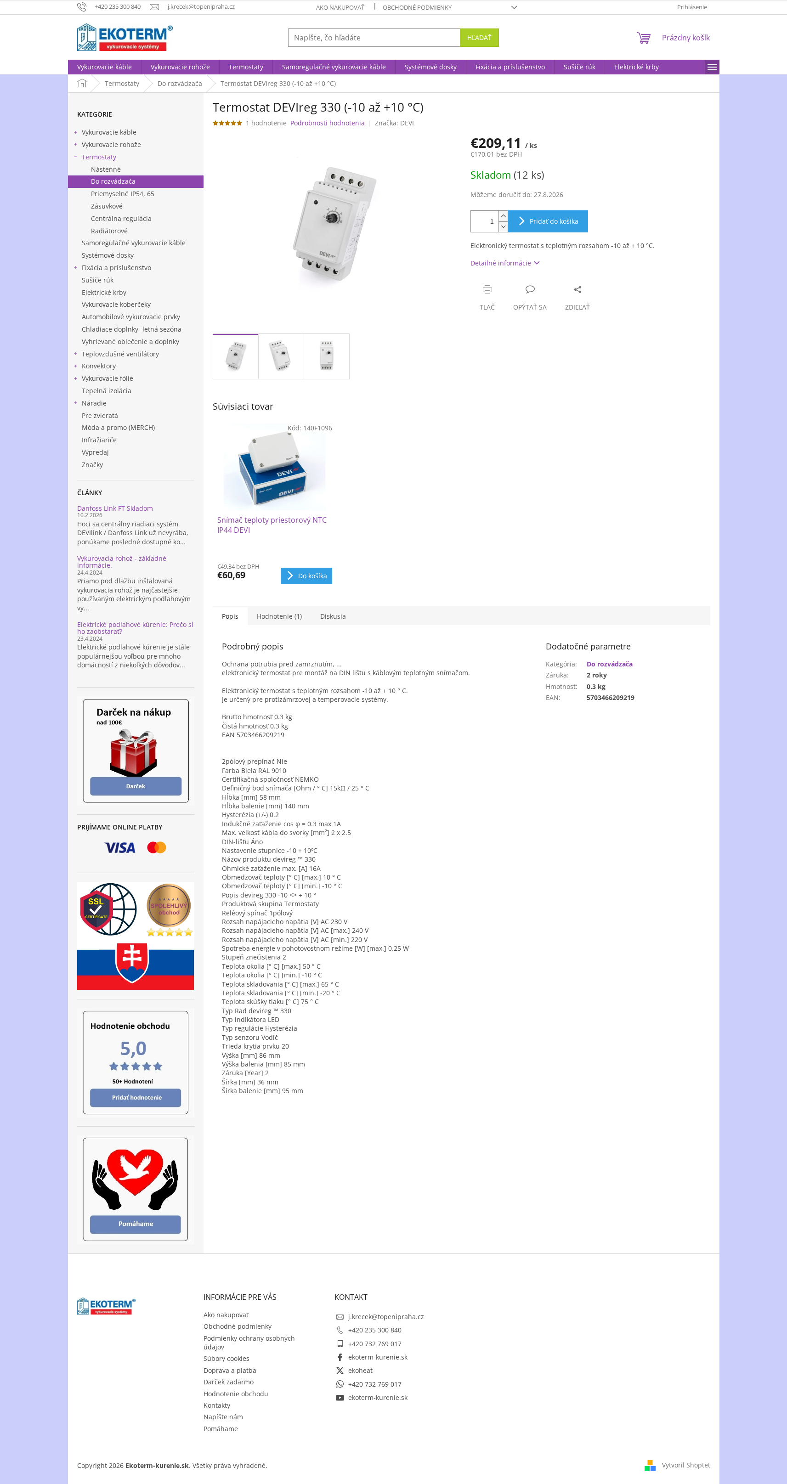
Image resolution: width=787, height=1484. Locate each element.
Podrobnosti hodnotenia (327, 122)
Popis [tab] (230, 616)
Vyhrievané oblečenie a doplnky (130, 341)
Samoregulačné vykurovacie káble (134, 242)
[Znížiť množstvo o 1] (503, 226)
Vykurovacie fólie (107, 378)
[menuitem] (104, 67)
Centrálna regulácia (121, 218)
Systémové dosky (108, 255)
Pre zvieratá (100, 415)
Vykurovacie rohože (111, 144)
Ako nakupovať (340, 7)
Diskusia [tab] (333, 616)
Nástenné (106, 169)
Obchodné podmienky (417, 7)
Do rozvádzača (113, 181)
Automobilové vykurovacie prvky (131, 316)
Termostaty (99, 156)
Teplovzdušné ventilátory (120, 354)
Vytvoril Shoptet (686, 1464)
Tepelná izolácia (106, 390)
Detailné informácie (500, 263)
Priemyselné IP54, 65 (122, 193)
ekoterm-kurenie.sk (378, 1357)
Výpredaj (95, 452)
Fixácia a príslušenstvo (116, 267)
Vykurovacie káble (109, 132)
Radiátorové (109, 230)
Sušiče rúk (97, 280)
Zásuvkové (107, 206)
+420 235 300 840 (375, 1330)
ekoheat (360, 1370)
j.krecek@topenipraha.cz (386, 1316)
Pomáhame (221, 1428)
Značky (92, 464)
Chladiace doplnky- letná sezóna (131, 329)
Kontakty (217, 1405)
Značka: (394, 122)
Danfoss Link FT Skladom (115, 508)
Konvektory (99, 365)
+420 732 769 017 (375, 1343)
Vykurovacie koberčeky (116, 304)
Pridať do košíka (554, 221)
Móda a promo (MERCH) (118, 427)
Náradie (94, 403)
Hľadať (479, 37)
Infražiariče (99, 439)
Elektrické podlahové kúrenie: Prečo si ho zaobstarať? (135, 628)
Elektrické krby (104, 292)
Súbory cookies (226, 1358)
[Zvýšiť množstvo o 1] (503, 216)
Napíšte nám (223, 1416)
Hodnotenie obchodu (236, 1393)
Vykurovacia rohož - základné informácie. (121, 562)
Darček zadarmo (229, 1381)
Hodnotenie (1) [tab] (279, 616)
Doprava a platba (230, 1370)
